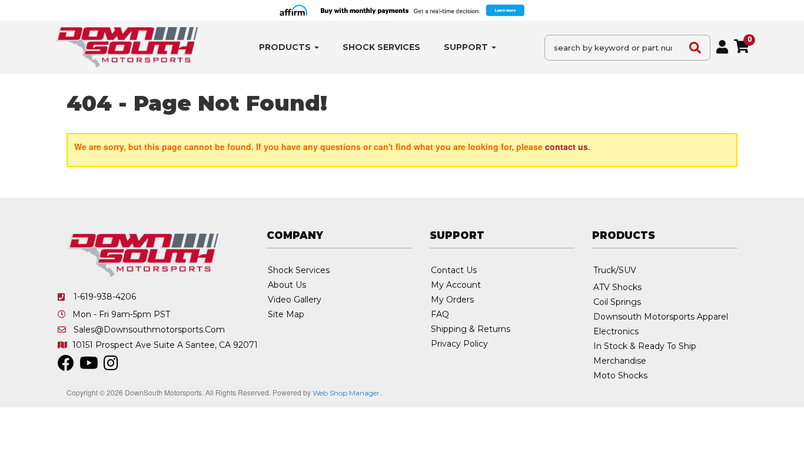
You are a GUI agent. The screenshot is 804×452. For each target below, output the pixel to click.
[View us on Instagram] (111, 366)
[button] (289, 47)
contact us (566, 146)
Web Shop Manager (346, 392)
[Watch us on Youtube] (88, 366)
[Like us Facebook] (66, 366)
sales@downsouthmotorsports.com (149, 329)
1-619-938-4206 (105, 296)
